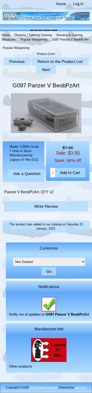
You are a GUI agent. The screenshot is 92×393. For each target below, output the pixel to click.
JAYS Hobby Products (43, 387)
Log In (78, 4)
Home (61, 4)
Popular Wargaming (34, 39)
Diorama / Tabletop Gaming (33, 35)
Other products (20, 366)
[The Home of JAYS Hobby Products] (46, 19)
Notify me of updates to (49, 314)
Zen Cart (80, 387)
